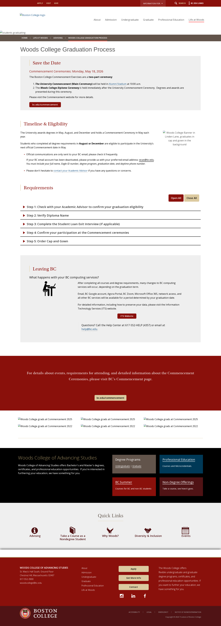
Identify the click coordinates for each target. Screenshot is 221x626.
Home (25, 37)
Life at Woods (196, 19)
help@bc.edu (89, 329)
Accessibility (134, 612)
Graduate (148, 19)
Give (56, 3)
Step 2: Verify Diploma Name (48, 215)
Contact (133, 586)
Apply (40, 3)
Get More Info (133, 577)
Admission (111, 19)
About (97, 19)
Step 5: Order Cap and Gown (47, 241)
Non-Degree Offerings (178, 482)
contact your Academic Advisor (71, 170)
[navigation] (147, 14)
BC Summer (123, 482)
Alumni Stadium (117, 84)
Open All (176, 198)
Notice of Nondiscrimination (188, 612)
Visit (48, 3)
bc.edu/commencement (110, 398)
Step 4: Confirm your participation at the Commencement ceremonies (78, 233)
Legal (149, 612)
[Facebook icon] (145, 595)
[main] (110, 301)
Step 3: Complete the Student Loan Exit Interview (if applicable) (73, 224)
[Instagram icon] (122, 595)
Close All (192, 198)
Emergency (163, 612)
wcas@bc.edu (146, 159)
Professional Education (171, 19)
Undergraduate (130, 19)
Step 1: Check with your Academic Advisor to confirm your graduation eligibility (85, 207)
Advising (58, 37)
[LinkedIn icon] (134, 595)
